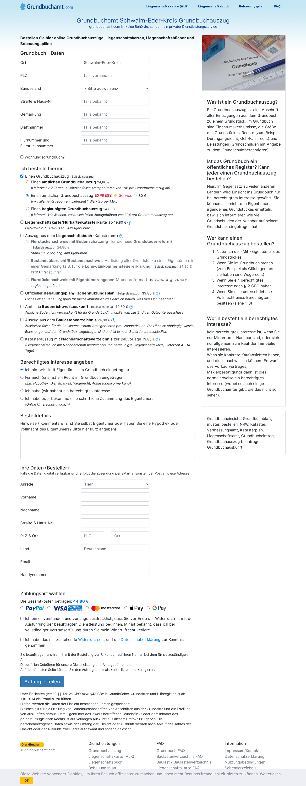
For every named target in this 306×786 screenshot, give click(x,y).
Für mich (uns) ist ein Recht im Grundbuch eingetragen (74, 377)
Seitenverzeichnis (240, 767)
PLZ (23, 75)
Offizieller (90, 293)
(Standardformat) (109, 279)
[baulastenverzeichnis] (113, 319)
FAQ (277, 6)
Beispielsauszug (82, 176)
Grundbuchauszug (104, 750)
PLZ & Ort (29, 535)
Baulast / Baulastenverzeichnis (184, 762)
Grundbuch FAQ (171, 750)
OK (26, 780)
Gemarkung (30, 114)
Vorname (28, 497)
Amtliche (76, 306)
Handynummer (33, 574)
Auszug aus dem (67, 319)
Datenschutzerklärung (140, 639)
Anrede (26, 484)
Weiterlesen (270, 773)
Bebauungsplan (252, 6)
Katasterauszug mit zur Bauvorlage (90, 339)
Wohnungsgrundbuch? (45, 157)
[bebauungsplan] (158, 293)
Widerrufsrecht (91, 639)
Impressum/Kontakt (242, 750)
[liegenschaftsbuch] (121, 235)
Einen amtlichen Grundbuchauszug (88, 195)
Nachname (29, 510)
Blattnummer (31, 127)
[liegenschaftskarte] (129, 222)
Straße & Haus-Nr (36, 101)
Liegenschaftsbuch (214, 6)
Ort (23, 62)
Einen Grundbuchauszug (59, 176)
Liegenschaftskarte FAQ (178, 767)
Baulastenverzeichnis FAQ (180, 756)
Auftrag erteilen (42, 681)
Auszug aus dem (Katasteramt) (71, 235)
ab (75, 222)
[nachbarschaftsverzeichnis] (158, 339)
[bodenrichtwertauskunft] (131, 306)
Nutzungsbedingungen (245, 762)
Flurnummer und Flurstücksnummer (36, 143)
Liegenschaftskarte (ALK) (167, 6)
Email (25, 561)
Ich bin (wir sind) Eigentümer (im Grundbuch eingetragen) (77, 369)
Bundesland (30, 88)
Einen (70, 182)
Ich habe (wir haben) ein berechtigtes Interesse (67, 390)
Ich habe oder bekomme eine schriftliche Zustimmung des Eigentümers (89, 398)
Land (24, 548)
